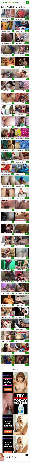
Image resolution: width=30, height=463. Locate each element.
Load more (15, 369)
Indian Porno (10, 2)
